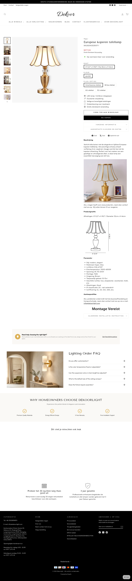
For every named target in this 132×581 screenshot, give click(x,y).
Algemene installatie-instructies (106, 316)
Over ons (38, 524)
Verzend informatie (106, 124)
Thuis (85, 39)
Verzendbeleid (71, 524)
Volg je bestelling (40, 530)
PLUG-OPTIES (90, 81)
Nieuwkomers (55, 22)
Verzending (98, 52)
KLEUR (87, 72)
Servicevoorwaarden (73, 530)
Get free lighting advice (109, 337)
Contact (11, 5)
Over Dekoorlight (113, 22)
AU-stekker (89, 90)
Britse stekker (110, 85)
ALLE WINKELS (16, 22)
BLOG (67, 22)
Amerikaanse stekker (93, 85)
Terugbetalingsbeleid (73, 527)
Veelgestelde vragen (22, 5)
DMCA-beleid (71, 533)
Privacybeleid (71, 521)
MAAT (86, 63)
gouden (88, 76)
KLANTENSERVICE (92, 22)
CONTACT (76, 22)
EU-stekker (101, 90)
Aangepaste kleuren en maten (106, 129)
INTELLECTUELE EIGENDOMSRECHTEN (80, 536)
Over (5, 5)
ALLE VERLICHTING (36, 22)
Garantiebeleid (71, 539)
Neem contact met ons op (43, 527)
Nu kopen (106, 118)
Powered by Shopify (66, 574)
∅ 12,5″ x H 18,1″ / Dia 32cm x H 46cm (99, 67)
